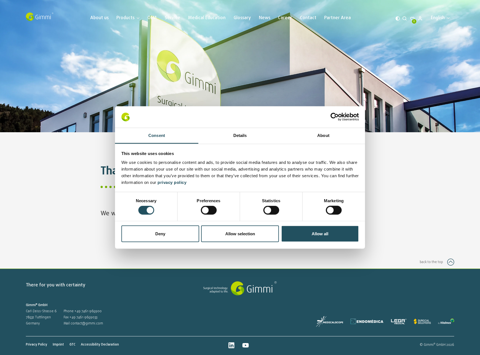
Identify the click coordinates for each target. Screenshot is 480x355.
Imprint (58, 344)
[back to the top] (450, 262)
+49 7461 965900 (88, 311)
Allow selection (240, 233)
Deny (160, 233)
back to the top (431, 262)
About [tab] (323, 135)
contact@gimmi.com (87, 323)
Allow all (320, 233)
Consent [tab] (156, 135)
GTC (72, 344)
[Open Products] (137, 18)
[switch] (209, 210)
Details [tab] (240, 135)
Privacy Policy (36, 344)
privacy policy (173, 182)
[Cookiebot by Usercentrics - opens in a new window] (334, 117)
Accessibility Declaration (100, 344)
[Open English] (448, 18)
